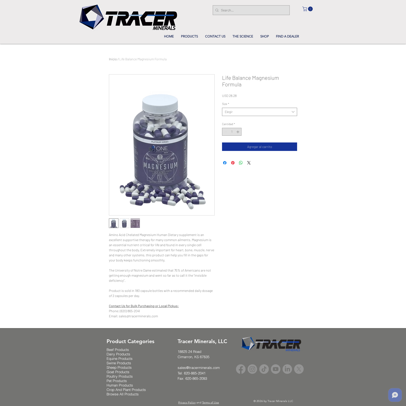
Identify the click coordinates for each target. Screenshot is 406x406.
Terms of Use (210, 402)
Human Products (120, 385)
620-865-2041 (195, 373)
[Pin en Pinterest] (232, 162)
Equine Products (120, 358)
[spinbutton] (232, 131)
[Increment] (238, 131)
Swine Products (119, 363)
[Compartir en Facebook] (224, 162)
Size (225, 104)
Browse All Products (123, 394)
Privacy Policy (187, 402)
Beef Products (118, 349)
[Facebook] (241, 369)
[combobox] (259, 112)
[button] (308, 9)
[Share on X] (248, 162)
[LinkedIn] (287, 369)
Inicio (113, 59)
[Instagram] (252, 369)
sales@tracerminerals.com (199, 367)
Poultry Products (120, 376)
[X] (299, 369)
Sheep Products (119, 367)
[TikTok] (264, 369)
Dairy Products (118, 354)
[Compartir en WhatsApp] (240, 162)
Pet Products (117, 380)
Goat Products (118, 372)
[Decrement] (225, 131)
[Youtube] (275, 369)
